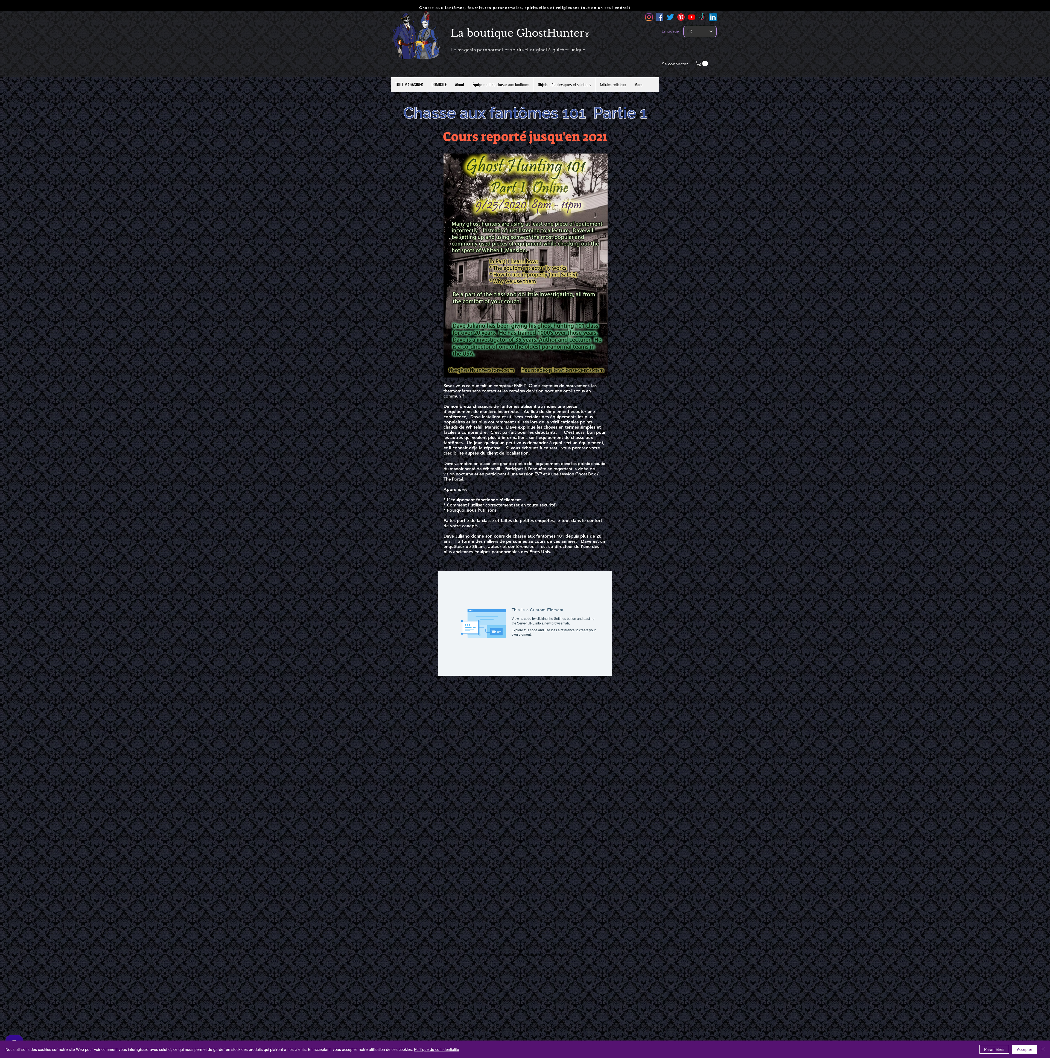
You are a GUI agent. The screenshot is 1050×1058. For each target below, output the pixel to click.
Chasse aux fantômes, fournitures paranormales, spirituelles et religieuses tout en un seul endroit (524, 7)
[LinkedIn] (713, 17)
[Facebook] (659, 17)
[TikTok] (702, 17)
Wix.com (559, 954)
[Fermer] (1043, 1049)
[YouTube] (691, 17)
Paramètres (994, 1049)
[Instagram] (649, 17)
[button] (702, 63)
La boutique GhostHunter (517, 33)
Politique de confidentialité (436, 1049)
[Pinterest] (681, 17)
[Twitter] (670, 17)
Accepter (1024, 1049)
